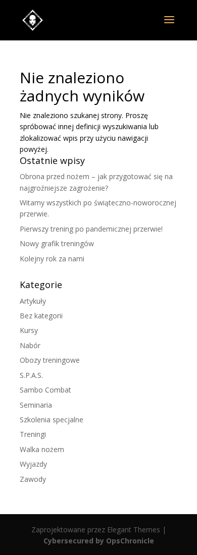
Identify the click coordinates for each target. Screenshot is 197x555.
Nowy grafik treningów (57, 243)
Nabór (30, 345)
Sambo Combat (45, 390)
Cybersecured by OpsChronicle (98, 540)
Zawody (33, 479)
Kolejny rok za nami (52, 258)
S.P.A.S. (31, 375)
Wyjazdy (33, 464)
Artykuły (33, 301)
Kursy (29, 330)
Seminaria (36, 405)
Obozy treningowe (50, 360)
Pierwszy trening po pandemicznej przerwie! (91, 229)
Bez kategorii (41, 315)
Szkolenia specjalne (51, 419)
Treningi (33, 434)
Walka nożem (42, 449)
